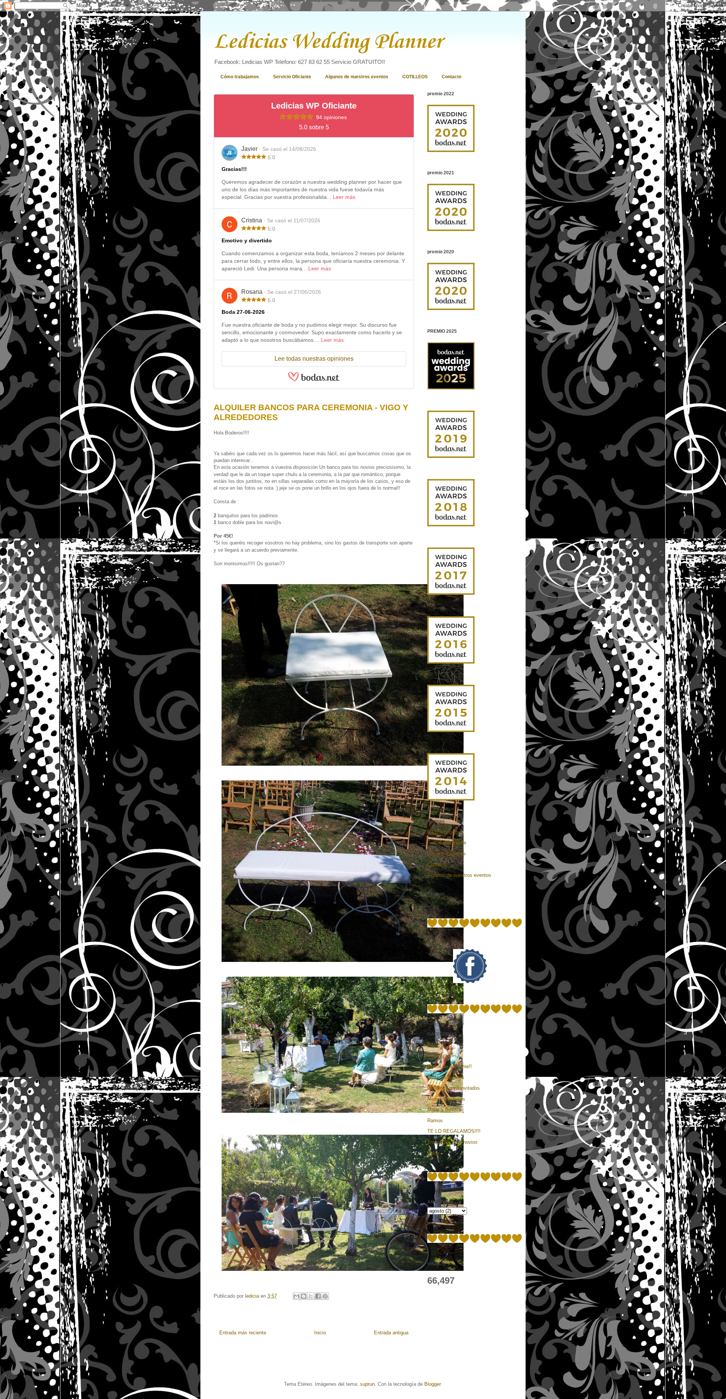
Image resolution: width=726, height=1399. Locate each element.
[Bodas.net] (314, 380)
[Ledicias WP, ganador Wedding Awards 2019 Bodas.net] (451, 456)
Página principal (444, 832)
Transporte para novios (452, 1142)
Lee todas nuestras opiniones (314, 358)
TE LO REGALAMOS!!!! (454, 1131)
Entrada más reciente (242, 1332)
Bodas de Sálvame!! (449, 1066)
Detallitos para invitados (453, 1088)
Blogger (432, 1384)
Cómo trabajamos (239, 76)
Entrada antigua (391, 1332)
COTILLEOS (415, 76)
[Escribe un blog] (303, 1296)
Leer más (344, 197)
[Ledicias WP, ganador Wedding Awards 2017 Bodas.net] (451, 593)
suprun (367, 1384)
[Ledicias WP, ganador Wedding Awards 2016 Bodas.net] (451, 662)
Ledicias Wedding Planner (328, 42)
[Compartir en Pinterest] (325, 1296)
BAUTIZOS (439, 1045)
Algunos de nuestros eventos (356, 76)
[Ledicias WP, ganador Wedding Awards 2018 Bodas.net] (451, 524)
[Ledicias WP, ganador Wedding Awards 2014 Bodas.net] (451, 799)
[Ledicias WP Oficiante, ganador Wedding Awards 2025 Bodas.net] (451, 388)
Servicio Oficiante (292, 76)
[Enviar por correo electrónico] (296, 1296)
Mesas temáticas (446, 1099)
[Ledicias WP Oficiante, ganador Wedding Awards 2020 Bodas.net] (451, 150)
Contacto (451, 76)
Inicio (320, 1332)
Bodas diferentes (445, 1077)
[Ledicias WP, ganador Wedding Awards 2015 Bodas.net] (451, 730)
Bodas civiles (442, 1055)
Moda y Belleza (444, 1109)
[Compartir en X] (311, 1296)
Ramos (435, 1120)
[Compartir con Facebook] (318, 1296)
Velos (433, 1153)
